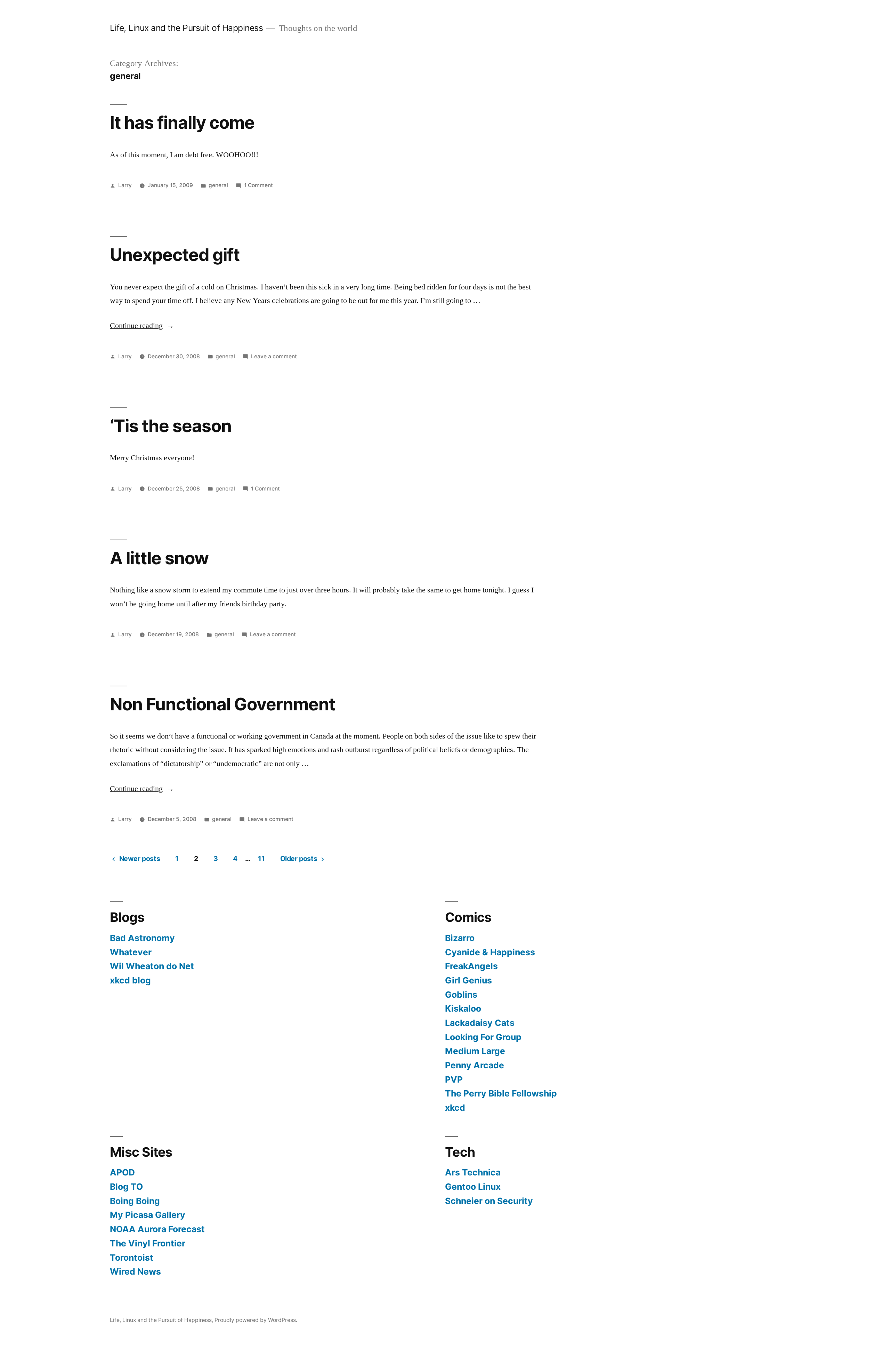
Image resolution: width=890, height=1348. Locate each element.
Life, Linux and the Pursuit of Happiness (186, 28)
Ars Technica (473, 1172)
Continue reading (142, 325)
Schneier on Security (489, 1201)
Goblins (461, 994)
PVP (454, 1079)
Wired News (135, 1271)
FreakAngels (471, 966)
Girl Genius (468, 980)
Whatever (131, 952)
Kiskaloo (463, 1008)
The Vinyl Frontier (147, 1243)
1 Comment (258, 185)
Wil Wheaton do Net (152, 966)
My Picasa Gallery (147, 1215)
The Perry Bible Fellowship (501, 1093)
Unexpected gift (175, 254)
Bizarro (460, 938)
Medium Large (475, 1051)
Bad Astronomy (142, 938)
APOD (122, 1172)
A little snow (159, 558)
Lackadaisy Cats (480, 1023)
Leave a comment (274, 356)
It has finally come (182, 122)
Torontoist (131, 1257)
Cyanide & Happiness (490, 952)
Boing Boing (135, 1201)
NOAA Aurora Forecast (157, 1229)
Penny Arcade (474, 1065)
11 (261, 858)
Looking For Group (483, 1037)
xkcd (455, 1107)
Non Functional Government (222, 704)
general (218, 185)
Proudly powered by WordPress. (256, 1320)
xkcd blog (130, 980)
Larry (125, 185)
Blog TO (126, 1186)
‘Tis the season (171, 425)
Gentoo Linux (473, 1186)
